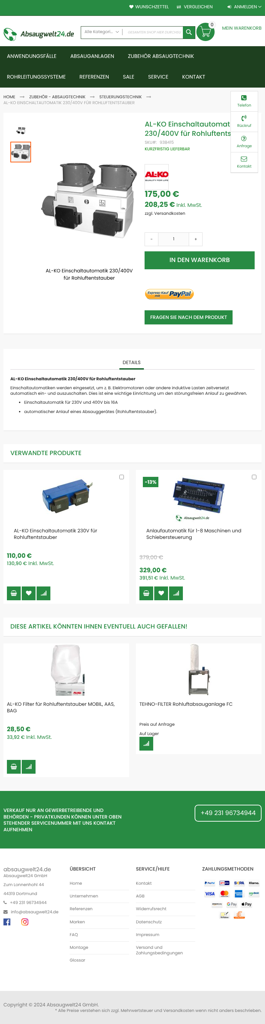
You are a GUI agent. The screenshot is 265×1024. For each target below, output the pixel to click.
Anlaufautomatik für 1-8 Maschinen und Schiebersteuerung (193, 534)
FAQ (74, 935)
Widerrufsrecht (151, 909)
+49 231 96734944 (228, 813)
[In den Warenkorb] (14, 593)
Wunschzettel (152, 7)
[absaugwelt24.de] (38, 35)
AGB (140, 896)
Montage (79, 948)
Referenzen (81, 909)
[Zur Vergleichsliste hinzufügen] (43, 593)
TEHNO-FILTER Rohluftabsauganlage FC (186, 704)
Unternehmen (84, 896)
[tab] (131, 363)
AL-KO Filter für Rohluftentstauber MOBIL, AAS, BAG (61, 707)
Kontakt (144, 883)
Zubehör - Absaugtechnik (57, 97)
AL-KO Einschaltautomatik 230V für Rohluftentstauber (55, 534)
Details (132, 362)
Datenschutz (149, 922)
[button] (21, 130)
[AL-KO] (157, 177)
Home (9, 97)
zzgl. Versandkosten (165, 214)
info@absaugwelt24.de (34, 912)
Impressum (147, 935)
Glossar (77, 960)
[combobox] (138, 33)
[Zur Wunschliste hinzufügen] (29, 593)
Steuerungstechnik (120, 97)
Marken (77, 922)
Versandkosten (178, 1011)
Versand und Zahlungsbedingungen (159, 950)
